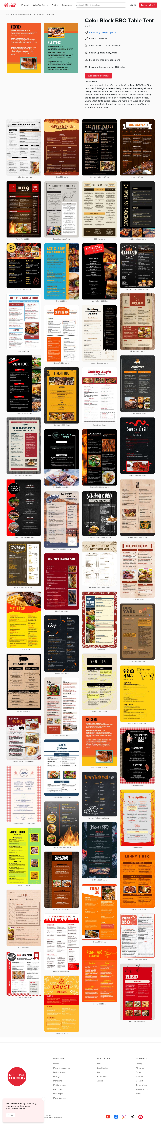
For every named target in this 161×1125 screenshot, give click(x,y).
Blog (98, 1072)
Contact (139, 1081)
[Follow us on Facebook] (116, 1117)
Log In (133, 5)
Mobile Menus (59, 1085)
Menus (9, 14)
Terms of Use (141, 1085)
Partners (139, 1077)
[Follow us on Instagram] (124, 1117)
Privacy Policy (142, 1089)
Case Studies (102, 1068)
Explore (99, 1081)
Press (138, 1072)
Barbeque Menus (22, 14)
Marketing (57, 1081)
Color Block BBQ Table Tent (43, 14)
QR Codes (57, 1089)
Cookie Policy (18, 1108)
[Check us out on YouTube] (108, 1117)
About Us (140, 1068)
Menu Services (59, 1098)
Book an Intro (147, 5)
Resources (67, 5)
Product (25, 5)
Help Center (101, 1077)
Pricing (54, 5)
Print (98, 1064)
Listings (56, 1077)
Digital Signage (60, 1072)
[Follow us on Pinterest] (140, 1117)
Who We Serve (40, 5)
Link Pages (58, 1094)
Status (138, 1094)
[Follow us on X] (132, 1117)
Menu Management (61, 1068)
